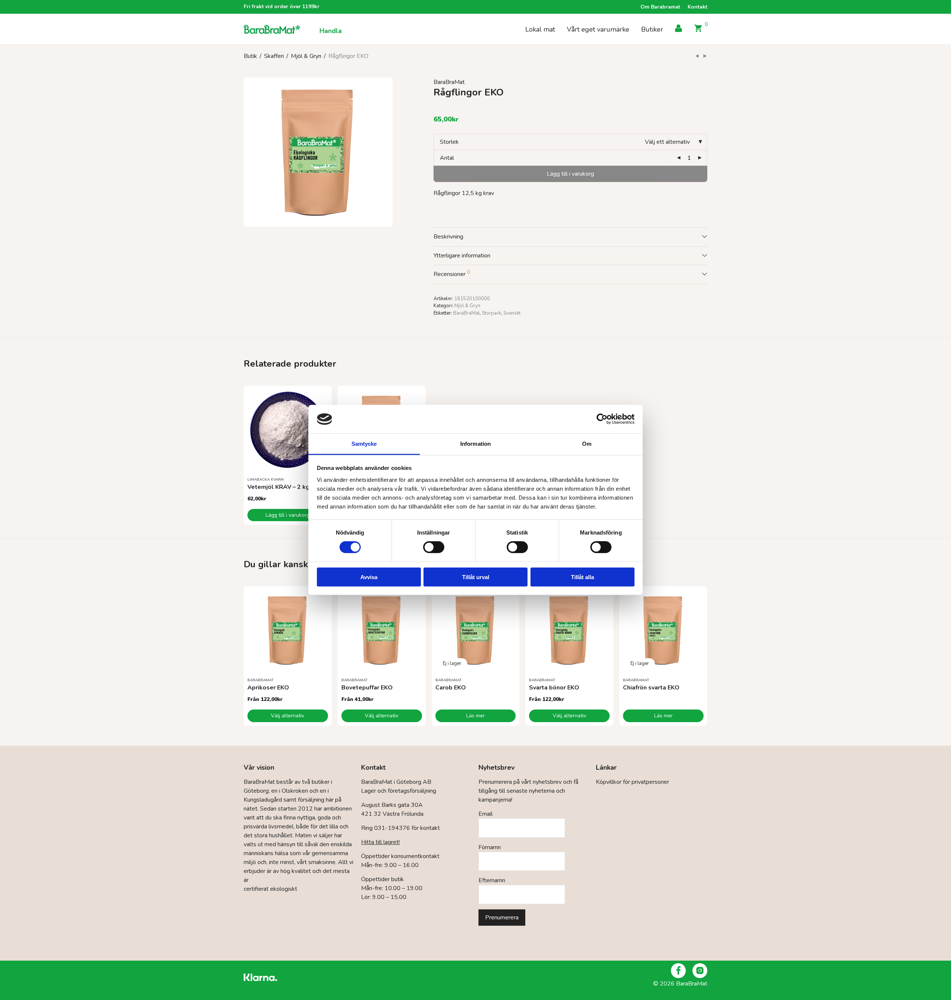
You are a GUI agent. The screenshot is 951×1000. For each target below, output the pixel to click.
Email (485, 814)
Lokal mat (540, 29)
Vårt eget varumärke (598, 29)
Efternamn (491, 880)
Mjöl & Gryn (306, 56)
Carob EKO (450, 688)
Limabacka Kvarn (265, 479)
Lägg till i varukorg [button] (287, 515)
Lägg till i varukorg (570, 174)
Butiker (652, 29)
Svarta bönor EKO (554, 688)
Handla (330, 30)
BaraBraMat (449, 82)
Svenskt (511, 313)
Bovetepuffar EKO (367, 688)
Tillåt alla (582, 577)
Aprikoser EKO (268, 688)
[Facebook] (678, 970)
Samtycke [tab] (364, 444)
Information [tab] (475, 444)
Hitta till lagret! (380, 842)
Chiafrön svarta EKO (651, 688)
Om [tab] (586, 444)
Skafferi (274, 56)
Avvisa (368, 577)
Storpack (491, 313)
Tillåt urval (475, 577)
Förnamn (489, 847)
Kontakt (697, 7)
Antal (447, 158)
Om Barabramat (660, 7)
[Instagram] (699, 970)
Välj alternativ (287, 715)
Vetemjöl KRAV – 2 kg (278, 487)
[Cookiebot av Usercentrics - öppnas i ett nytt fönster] (601, 419)
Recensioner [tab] (452, 273)
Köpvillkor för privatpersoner (632, 782)
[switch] (433, 547)
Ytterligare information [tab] (462, 255)
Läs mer (475, 715)
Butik (250, 56)
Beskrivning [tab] (448, 237)
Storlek (449, 142)
